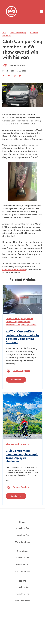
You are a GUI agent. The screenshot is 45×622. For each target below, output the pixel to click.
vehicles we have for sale (14, 269)
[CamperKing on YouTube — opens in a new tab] (9, 75)
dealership (11, 324)
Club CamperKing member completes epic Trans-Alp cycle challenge (22, 455)
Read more (16, 379)
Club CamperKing (18, 32)
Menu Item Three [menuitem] (22, 542)
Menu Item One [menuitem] (22, 528)
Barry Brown (27, 318)
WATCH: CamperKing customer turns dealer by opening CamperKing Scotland (22, 336)
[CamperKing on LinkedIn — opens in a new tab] (20, 75)
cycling (26, 443)
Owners (34, 32)
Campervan (11, 318)
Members (6, 35)
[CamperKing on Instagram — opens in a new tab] (14, 75)
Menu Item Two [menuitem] (22, 535)
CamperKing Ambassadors (18, 321)
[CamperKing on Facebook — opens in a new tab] (3, 75)
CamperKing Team (17, 65)
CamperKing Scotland (26, 324)
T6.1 (4, 32)
